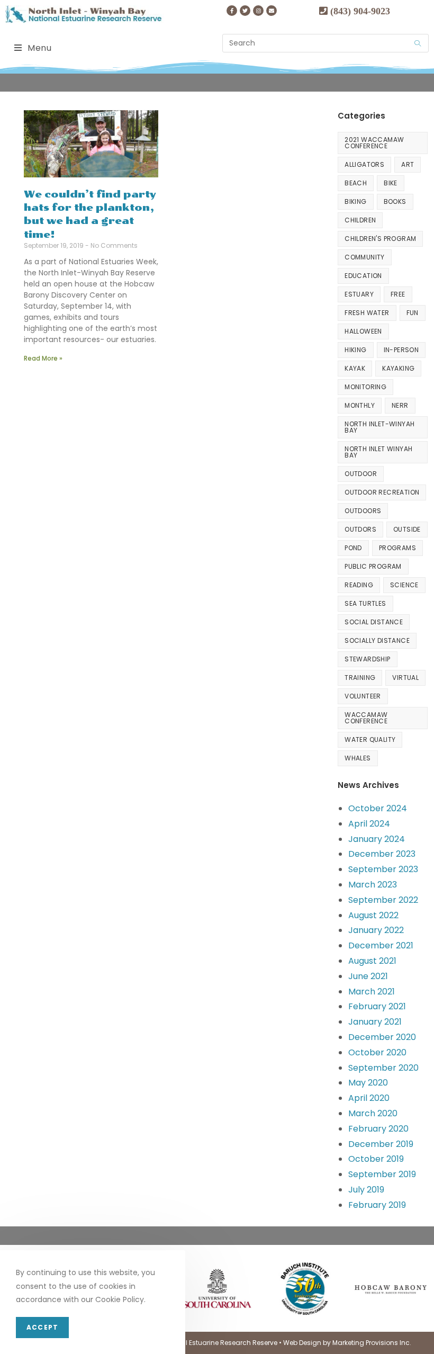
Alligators (364, 164)
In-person (401, 349)
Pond (353, 547)
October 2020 (377, 1052)
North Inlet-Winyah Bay (379, 427)
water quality (370, 739)
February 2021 (377, 1006)
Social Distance (374, 621)
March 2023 (372, 884)
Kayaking (398, 368)
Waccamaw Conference (366, 717)
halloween (363, 331)
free (398, 294)
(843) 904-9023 (359, 10)
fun (412, 312)
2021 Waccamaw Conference (374, 142)
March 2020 (372, 1113)
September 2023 (383, 869)
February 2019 (377, 1205)
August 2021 (372, 961)
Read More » (43, 358)
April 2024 (369, 824)
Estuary (359, 294)
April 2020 (369, 1098)
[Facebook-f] (232, 10)
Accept (42, 1327)
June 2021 (368, 976)
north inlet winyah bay (378, 452)
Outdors (360, 529)
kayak (355, 368)
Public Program (373, 566)
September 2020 (383, 1068)
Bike (390, 182)
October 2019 (376, 1159)
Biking (355, 201)
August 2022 (373, 915)
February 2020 (378, 1129)
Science (404, 584)
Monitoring (365, 386)
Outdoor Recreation (382, 492)
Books (395, 201)
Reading (359, 584)
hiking (355, 349)
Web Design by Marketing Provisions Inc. (347, 1342)
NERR (400, 405)
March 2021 (371, 991)
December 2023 (381, 854)
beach (356, 182)
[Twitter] (245, 10)
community (365, 257)
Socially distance (377, 640)
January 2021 (375, 1022)
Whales (357, 758)
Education (363, 275)
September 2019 (382, 1174)
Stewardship (367, 658)
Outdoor (361, 473)
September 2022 (383, 900)
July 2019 (366, 1189)
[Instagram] (258, 10)
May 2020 (368, 1083)
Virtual (405, 677)
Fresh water (367, 312)
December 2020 (382, 1037)
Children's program (380, 238)
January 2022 (376, 930)
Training (360, 677)
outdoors (363, 510)
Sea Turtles (365, 603)
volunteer (363, 696)
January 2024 (376, 839)
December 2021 (380, 945)
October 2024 (377, 808)
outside (407, 529)
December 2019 (380, 1144)
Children (360, 220)
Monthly (360, 405)
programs (397, 547)
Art (407, 164)
